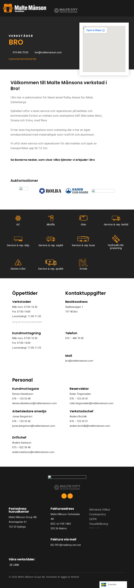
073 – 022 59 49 (21, 447)
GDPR (93, 519)
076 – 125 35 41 (79, 398)
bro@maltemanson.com (79, 360)
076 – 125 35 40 (21, 398)
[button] (118, 8)
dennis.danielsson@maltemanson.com (34, 403)
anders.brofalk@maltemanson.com (90, 425)
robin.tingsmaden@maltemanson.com (91, 403)
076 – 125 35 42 (21, 421)
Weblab (75, 576)
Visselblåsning (98, 524)
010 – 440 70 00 (74, 338)
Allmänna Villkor (99, 509)
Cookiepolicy (97, 514)
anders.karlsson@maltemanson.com (33, 452)
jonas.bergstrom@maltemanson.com (33, 425)
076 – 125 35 (77, 421)
